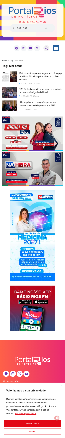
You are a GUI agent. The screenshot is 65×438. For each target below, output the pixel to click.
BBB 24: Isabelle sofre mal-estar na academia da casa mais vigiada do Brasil (40, 90)
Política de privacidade (25, 413)
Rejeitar (32, 431)
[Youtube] (30, 48)
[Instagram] (24, 48)
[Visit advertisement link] (32, 151)
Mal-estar (19, 60)
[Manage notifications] (56, 418)
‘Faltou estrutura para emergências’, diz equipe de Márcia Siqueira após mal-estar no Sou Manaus (40, 76)
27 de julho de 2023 (28, 109)
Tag (11, 60)
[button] (46, 48)
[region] (32, 410)
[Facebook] (17, 48)
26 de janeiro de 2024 (29, 96)
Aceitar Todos (32, 423)
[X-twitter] (37, 48)
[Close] (62, 385)
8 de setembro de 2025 (30, 83)
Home (4, 60)
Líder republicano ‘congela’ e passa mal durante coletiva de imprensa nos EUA (37, 103)
